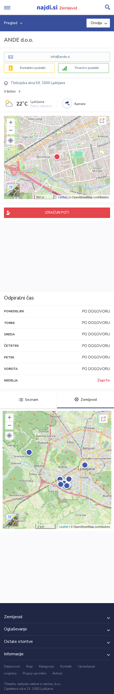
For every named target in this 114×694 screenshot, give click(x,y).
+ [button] (10, 122)
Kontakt (66, 666)
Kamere (79, 104)
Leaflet (62, 197)
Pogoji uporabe (34, 673)
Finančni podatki (87, 68)
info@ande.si (60, 57)
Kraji (29, 666)
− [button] (10, 130)
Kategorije (46, 666)
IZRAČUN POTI (57, 212)
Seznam (31, 399)
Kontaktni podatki (33, 68)
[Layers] (13, 190)
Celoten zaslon (102, 121)
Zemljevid (89, 399)
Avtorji (57, 673)
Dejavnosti (12, 666)
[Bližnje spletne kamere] (67, 103)
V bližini (10, 91)
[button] (11, 140)
